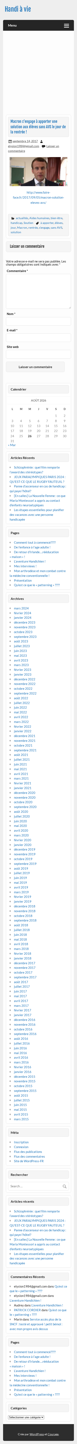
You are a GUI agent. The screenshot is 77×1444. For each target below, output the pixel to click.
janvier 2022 (22, 731)
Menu (12, 25)
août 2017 (21, 982)
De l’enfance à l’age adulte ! (32, 547)
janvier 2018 (22, 958)
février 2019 (22, 896)
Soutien (28, 223)
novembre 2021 (25, 740)
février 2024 (22, 613)
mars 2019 (21, 892)
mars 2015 (21, 1119)
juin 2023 (20, 651)
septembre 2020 (25, 807)
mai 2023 (20, 655)
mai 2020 (20, 826)
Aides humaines (39, 218)
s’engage (44, 227)
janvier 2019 (22, 901)
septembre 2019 (25, 863)
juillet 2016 (22, 1043)
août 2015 (21, 1095)
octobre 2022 (23, 688)
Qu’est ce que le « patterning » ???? (37, 585)
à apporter (47, 223)
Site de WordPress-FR (29, 1161)
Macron (22, 227)
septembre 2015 (25, 1090)
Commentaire (17, 270)
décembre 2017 (24, 963)
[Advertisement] (38, 74)
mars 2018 (21, 949)
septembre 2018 (25, 920)
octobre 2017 (23, 972)
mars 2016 (21, 1062)
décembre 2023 (24, 622)
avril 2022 (21, 717)
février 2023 (22, 669)
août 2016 (21, 1038)
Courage (53, 1434)
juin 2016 (20, 1048)
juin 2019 (20, 878)
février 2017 (22, 1010)
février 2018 (22, 953)
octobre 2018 (23, 916)
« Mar (12, 445)
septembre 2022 (25, 693)
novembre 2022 (25, 684)
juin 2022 (20, 707)
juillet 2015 (22, 1100)
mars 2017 (21, 1005)
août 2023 (21, 641)
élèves (59, 223)
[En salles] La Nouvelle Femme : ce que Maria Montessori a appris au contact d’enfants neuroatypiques (38, 500)
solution (16, 232)
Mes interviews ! (25, 566)
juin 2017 (20, 991)
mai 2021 (20, 769)
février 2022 (22, 726)
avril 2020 (21, 830)
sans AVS (56, 227)
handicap (16, 223)
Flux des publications (28, 1151)
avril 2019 (21, 887)
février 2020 (22, 840)
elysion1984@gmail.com (23, 146)
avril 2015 (21, 1114)
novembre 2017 (25, 967)
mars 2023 (21, 665)
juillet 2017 (22, 986)
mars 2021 (21, 778)
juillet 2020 (22, 816)
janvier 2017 (22, 1015)
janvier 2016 (22, 1072)
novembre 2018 (25, 911)
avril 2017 (21, 1001)
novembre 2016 (25, 1024)
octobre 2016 (23, 1029)
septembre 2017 (25, 977)
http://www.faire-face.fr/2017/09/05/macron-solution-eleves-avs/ (38, 197)
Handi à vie (18, 9)
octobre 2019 (23, 859)
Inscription (21, 1142)
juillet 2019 (22, 873)
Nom (11, 313)
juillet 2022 (22, 703)
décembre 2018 (24, 906)
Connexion (21, 1147)
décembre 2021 (24, 736)
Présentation (23, 580)
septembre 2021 (25, 750)
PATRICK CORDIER (27, 1310)
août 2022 (21, 698)
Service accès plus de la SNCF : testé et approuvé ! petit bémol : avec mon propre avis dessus (36, 1324)
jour (13, 227)
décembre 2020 (24, 793)
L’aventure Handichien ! (30, 561)
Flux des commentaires (29, 1156)
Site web (13, 346)
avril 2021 (21, 774)
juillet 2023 (22, 646)
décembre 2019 (24, 849)
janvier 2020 (22, 845)
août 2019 (21, 868)
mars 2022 (21, 722)
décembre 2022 (24, 679)
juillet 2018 (22, 930)
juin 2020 (20, 821)
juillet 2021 (22, 759)
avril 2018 (21, 944)
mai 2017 (20, 996)
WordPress (37, 1434)
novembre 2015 (25, 1081)
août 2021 (21, 755)
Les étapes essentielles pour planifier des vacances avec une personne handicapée (37, 514)
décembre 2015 (24, 1076)
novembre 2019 (25, 854)
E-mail (12, 330)
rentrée (33, 227)
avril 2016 (21, 1057)
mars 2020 (21, 835)
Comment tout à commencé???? (35, 542)
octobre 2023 (23, 632)
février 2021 (22, 783)
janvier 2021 (22, 788)
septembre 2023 (25, 636)
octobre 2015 (23, 1086)
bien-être (56, 218)
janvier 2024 (22, 617)
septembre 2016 (25, 1034)
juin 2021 (20, 764)
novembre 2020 (25, 797)
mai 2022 (20, 712)
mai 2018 (20, 939)
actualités (22, 218)
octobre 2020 (23, 802)
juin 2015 (20, 1105)
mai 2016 (20, 1053)
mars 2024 (21, 608)
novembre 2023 (25, 627)
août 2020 (21, 811)
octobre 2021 (23, 745)
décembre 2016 (24, 1020)
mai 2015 (20, 1109)
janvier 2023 (22, 674)
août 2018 (21, 925)
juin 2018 (20, 934)
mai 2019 (20, 882)
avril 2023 (21, 660)
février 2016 (22, 1067)
